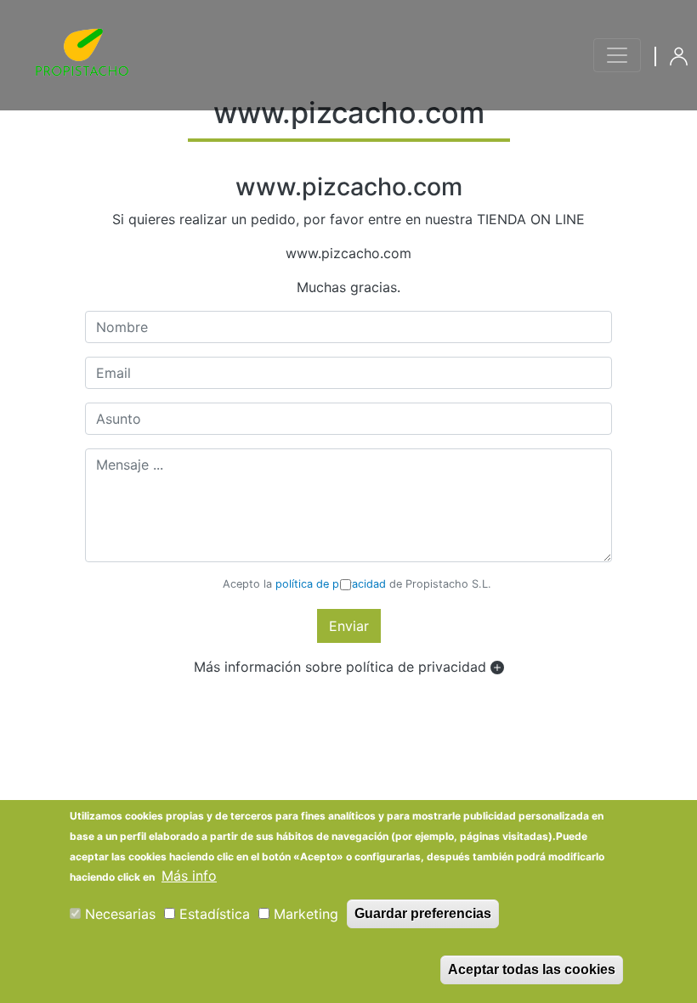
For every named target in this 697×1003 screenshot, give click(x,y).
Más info (189, 875)
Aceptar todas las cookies (531, 969)
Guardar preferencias (422, 913)
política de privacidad (330, 584)
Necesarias (120, 913)
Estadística (214, 913)
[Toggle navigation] (617, 55)
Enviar (349, 625)
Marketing (306, 913)
